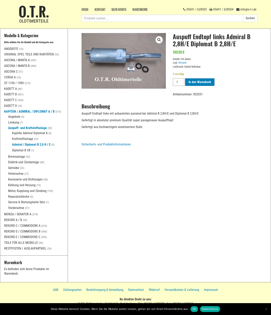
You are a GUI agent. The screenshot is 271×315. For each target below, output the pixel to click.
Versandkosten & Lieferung (181, 290)
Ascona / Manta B (17, 66)
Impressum (211, 290)
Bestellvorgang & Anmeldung (104, 290)
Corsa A (10, 77)
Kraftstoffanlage (22, 139)
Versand (182, 62)
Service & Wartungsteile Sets (26, 202)
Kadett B (10, 94)
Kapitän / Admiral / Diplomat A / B (29, 111)
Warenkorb (139, 9)
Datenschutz (136, 290)
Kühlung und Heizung (22, 185)
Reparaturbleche (18, 196)
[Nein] (266, 309)
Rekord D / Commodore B (22, 231)
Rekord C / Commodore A (22, 226)
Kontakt (100, 9)
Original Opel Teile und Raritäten (29, 54)
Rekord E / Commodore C (22, 237)
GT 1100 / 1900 (14, 83)
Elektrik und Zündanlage (23, 162)
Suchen (250, 18)
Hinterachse (16, 174)
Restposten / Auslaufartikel (25, 248)
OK (194, 308)
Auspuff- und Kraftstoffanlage (27, 128)
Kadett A (10, 89)
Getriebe (13, 168)
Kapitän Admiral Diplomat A (30, 133)
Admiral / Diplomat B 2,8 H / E (31, 144)
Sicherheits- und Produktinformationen (106, 144)
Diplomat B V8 (21, 150)
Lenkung (13, 122)
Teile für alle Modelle (21, 243)
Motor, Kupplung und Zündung (27, 191)
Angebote (11, 49)
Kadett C (10, 100)
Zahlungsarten (72, 290)
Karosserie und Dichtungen (25, 179)
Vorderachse (16, 208)
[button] (159, 39)
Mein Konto (118, 9)
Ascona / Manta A (17, 60)
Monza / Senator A (17, 214)
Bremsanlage (16, 156)
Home (85, 9)
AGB (55, 290)
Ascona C (11, 71)
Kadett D (10, 106)
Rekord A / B (13, 220)
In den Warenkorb (199, 82)
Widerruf (154, 290)
